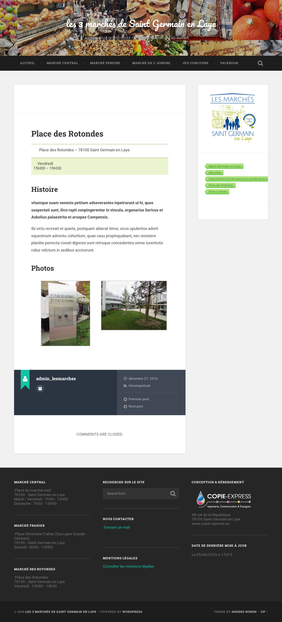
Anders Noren (244, 611)
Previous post (139, 399)
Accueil (27, 63)
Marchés (215, 172)
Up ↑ (264, 611)
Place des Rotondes (221, 185)
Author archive (40, 388)
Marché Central (62, 63)
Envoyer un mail (117, 527)
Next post (136, 406)
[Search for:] (141, 493)
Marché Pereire (105, 63)
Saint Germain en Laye (225, 166)
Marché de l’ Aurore (151, 63)
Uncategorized (139, 386)
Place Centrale (218, 191)
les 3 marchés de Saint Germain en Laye (141, 23)
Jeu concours (195, 63)
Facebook (229, 63)
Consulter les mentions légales (128, 566)
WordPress (132, 611)
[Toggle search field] (260, 63)
